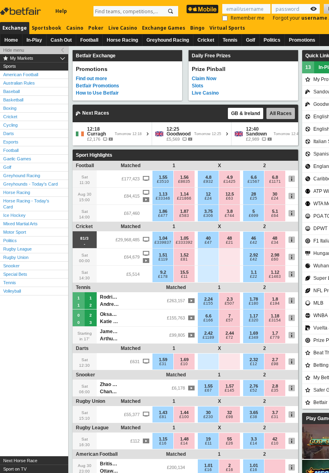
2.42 (208, 333)
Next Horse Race (20, 460)
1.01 (208, 465)
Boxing (9, 108)
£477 (163, 216)
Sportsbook (46, 27)
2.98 (275, 255)
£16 (163, 443)
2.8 (275, 386)
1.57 (229, 386)
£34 (274, 243)
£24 (208, 198)
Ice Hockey (14, 215)
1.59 (163, 360)
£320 (253, 320)
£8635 (184, 182)
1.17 (254, 316)
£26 (229, 443)
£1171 (275, 182)
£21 (229, 243)
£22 (253, 277)
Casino (74, 27)
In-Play (34, 40)
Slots (197, 86)
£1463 (275, 277)
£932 (208, 182)
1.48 (184, 439)
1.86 (163, 211)
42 (274, 439)
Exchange (14, 27)
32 (229, 412)
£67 (208, 390)
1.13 (163, 194)
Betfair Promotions (97, 86)
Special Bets (15, 274)
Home (11, 40)
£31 (163, 364)
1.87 (184, 211)
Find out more (91, 78)
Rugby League (17, 249)
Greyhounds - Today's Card (30, 184)
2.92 (254, 255)
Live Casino (122, 27)
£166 (208, 320)
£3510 (163, 182)
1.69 (254, 333)
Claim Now (204, 78)
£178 (163, 277)
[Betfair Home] (21, 11)
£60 (274, 259)
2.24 (208, 299)
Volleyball (12, 291)
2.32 (254, 360)
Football (89, 40)
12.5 (229, 194)
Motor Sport (14, 232)
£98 (274, 364)
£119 (163, 259)
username (315, 17)
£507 (229, 303)
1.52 (184, 255)
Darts (8, 133)
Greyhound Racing (167, 40)
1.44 (184, 412)
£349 (253, 338)
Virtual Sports (227, 27)
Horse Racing (122, 40)
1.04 (163, 238)
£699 (253, 216)
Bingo (197, 27)
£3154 (275, 320)
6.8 (275, 177)
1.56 (184, 177)
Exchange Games (163, 27)
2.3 (230, 299)
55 (229, 439)
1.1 (254, 272)
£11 (184, 277)
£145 (229, 390)
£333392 (184, 243)
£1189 (208, 338)
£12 (253, 364)
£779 (275, 338)
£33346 (163, 198)
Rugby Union (15, 257)
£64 (274, 216)
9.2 (163, 272)
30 (274, 194)
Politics (272, 40)
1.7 (275, 333)
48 (229, 238)
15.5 (184, 272)
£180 (253, 303)
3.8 (230, 211)
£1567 (254, 182)
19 (208, 439)
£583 (184, 216)
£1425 (229, 182)
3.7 (275, 412)
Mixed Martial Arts (20, 223)
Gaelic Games (17, 158)
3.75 (208, 211)
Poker (96, 27)
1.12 (275, 272)
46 (253, 238)
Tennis (230, 40)
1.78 (254, 299)
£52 (253, 390)
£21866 (184, 198)
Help (61, 11)
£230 (208, 417)
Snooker (11, 265)
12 (208, 194)
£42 (253, 243)
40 (208, 238)
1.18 (275, 316)
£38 (253, 417)
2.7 (275, 360)
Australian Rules (19, 83)
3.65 (254, 412)
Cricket (205, 40)
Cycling (10, 125)
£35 (274, 390)
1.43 (163, 412)
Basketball (13, 99)
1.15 (163, 439)
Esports (10, 141)
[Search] (171, 11)
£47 (208, 243)
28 (253, 194)
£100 (184, 417)
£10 (184, 364)
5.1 (275, 211)
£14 (184, 443)
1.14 (184, 194)
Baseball (11, 91)
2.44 (229, 333)
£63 (229, 198)
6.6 (254, 177)
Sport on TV (14, 469)
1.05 (184, 238)
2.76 (254, 386)
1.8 (275, 299)
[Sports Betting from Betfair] (202, 9)
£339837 (162, 243)
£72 (229, 338)
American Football (20, 74)
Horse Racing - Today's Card (26, 203)
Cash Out (61, 40)
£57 (229, 320)
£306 (208, 216)
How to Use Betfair (97, 93)
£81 (184, 259)
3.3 (254, 439)
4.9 (230, 177)
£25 (253, 198)
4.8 (208, 177)
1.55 (163, 177)
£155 (208, 303)
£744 (229, 216)
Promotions (302, 40)
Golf (250, 40)
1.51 (163, 255)
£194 (275, 303)
